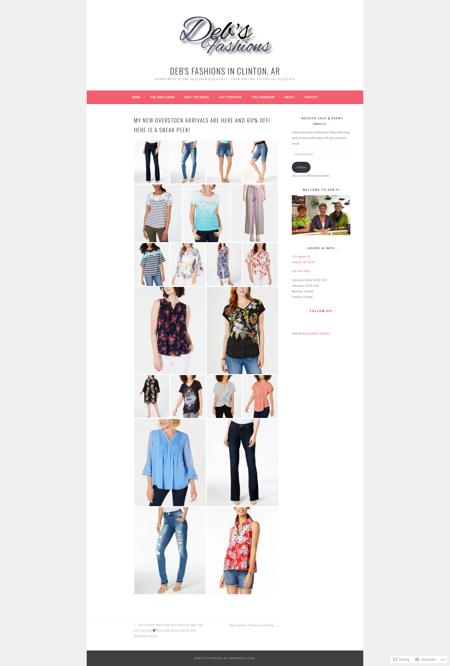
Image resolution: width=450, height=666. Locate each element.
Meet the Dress (196, 97)
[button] (152, 162)
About (289, 97)
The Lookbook (263, 97)
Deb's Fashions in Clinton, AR (225, 70)
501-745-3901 (301, 271)
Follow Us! (321, 311)
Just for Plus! (230, 97)
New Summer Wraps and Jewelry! (252, 625)
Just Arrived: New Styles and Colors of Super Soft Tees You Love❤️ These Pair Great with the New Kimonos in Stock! (168, 630)
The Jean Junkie (162, 97)
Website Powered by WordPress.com (224, 658)
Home (136, 97)
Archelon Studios (318, 333)
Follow (301, 167)
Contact (311, 97)
